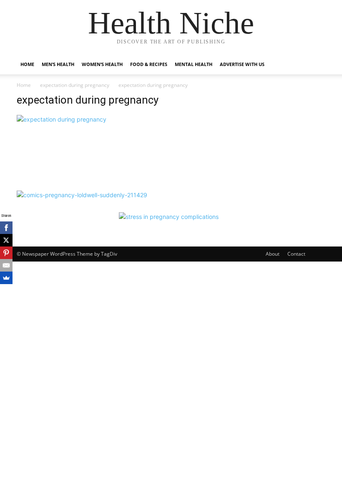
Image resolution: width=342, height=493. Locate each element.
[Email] (6, 265)
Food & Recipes (148, 64)
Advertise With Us (242, 64)
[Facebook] (6, 227)
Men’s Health (58, 64)
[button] (315, 65)
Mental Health (193, 64)
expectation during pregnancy (74, 85)
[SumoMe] (6, 278)
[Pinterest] (6, 252)
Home (27, 64)
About (272, 253)
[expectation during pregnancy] (61, 119)
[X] (6, 240)
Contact (296, 253)
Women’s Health (102, 64)
